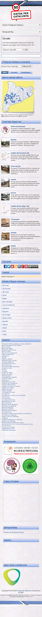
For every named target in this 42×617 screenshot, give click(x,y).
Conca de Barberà (9, 305)
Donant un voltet (7, 368)
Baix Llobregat (7, 302)
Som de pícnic (6, 425)
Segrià (5, 328)
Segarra (5, 324)
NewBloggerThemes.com (25, 596)
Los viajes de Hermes (8, 400)
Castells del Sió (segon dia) (20, 206)
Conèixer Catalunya (8, 362)
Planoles (13, 140)
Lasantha (27, 595)
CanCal (4, 357)
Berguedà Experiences (9, 350)
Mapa (5, 72)
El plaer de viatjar (7, 372)
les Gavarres (5, 394)
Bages (5, 298)
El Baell (13, 246)
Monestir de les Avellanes (10, 404)
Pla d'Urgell (6, 315)
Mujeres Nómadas (7, 407)
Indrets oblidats (6, 391)
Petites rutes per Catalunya (10, 416)
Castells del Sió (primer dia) (20, 153)
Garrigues (6, 308)
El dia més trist (16, 166)
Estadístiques (25, 72)
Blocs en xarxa (6, 351)
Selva (4, 331)
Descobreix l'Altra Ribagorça (10, 366)
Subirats (13, 233)
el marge (4, 371)
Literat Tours (5, 397)
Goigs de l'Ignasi (7, 378)
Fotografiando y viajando (9, 377)
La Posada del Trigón (8, 392)
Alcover (13, 193)
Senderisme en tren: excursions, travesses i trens (17, 424)
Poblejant (5, 418)
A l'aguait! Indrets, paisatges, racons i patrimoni (16, 344)
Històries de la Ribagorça (9, 383)
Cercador (6, 38)
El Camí (4, 369)
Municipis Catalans (8, 409)
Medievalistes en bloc (9, 401)
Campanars (5, 356)
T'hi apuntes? (15, 219)
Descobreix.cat (6, 365)
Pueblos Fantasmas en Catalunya (12, 419)
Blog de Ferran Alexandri (9, 353)
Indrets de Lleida (7, 389)
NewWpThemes (12, 595)
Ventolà (13, 179)
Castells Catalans (7, 359)
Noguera (5, 311)
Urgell (5, 334)
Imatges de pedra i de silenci (11, 386)
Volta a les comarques (9, 430)
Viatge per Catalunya (24, 590)
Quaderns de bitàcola (8, 421)
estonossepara (6, 375)
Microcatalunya (6, 403)
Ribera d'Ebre (7, 318)
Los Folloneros (6, 398)
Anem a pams (6, 347)
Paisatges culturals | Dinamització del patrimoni (17, 413)
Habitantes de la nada (8, 382)
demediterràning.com (9, 363)
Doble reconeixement (18, 126)
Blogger (21, 592)
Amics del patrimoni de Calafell (11, 345)
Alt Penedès (7, 289)
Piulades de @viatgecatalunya (14, 532)
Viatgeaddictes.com (8, 428)
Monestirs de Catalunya (9, 406)
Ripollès (5, 321)
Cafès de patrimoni (8, 354)
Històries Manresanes (8, 385)
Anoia (5, 295)
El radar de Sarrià (7, 374)
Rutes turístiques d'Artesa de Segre (13, 422)
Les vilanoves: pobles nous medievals (13, 395)
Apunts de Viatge (7, 348)
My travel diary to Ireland (9, 410)
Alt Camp (6, 285)
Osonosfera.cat (6, 412)
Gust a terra (5, 380)
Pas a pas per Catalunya (9, 415)
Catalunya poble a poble (9, 360)
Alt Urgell (6, 292)
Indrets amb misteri (8, 388)
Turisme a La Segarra (8, 427)
